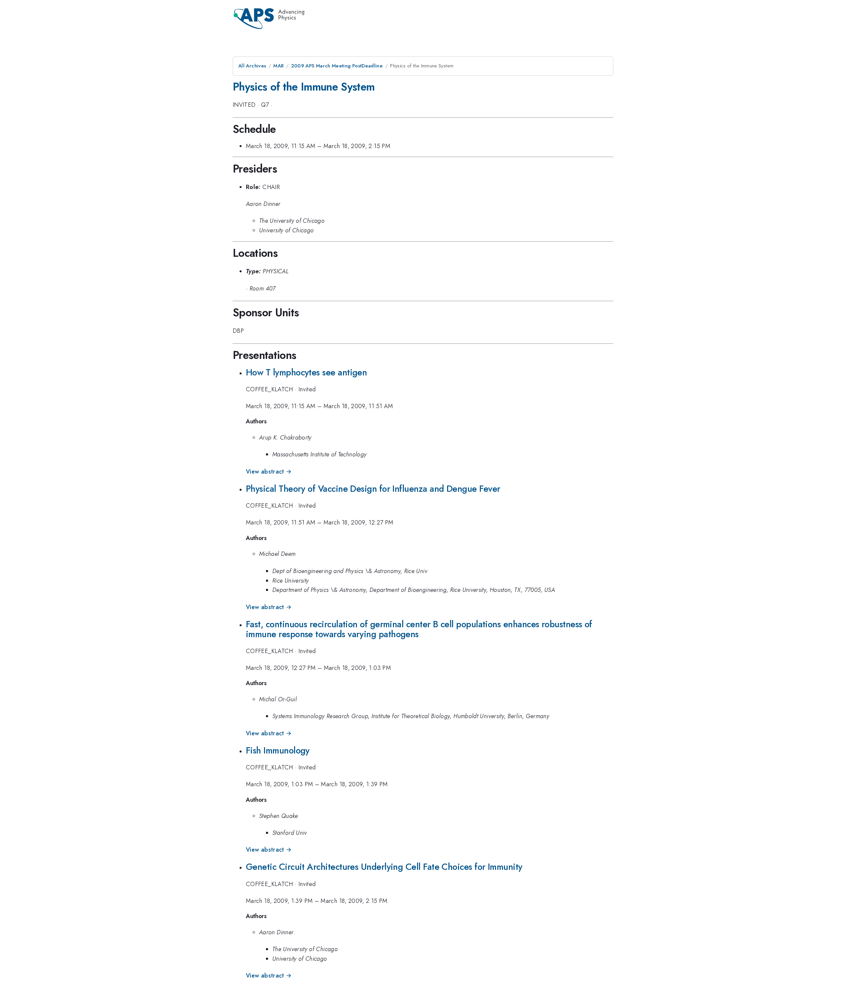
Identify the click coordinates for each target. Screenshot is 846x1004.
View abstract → (268, 471)
